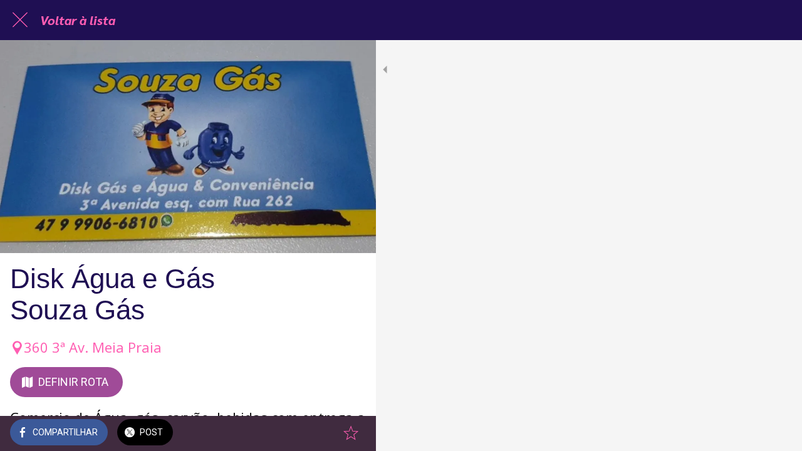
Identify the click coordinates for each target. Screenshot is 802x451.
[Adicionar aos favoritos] (351, 433)
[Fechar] (20, 20)
